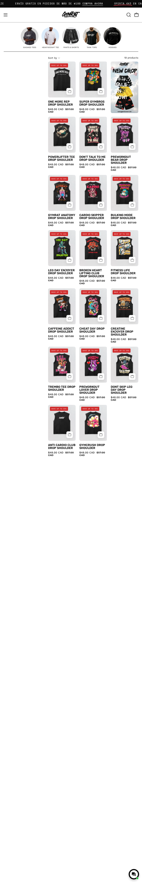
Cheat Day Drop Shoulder (92, 330)
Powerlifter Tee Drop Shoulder (61, 158)
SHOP (118, 105)
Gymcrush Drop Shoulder (92, 447)
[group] (29, 38)
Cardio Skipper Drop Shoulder (91, 217)
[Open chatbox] (134, 874)
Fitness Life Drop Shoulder (123, 272)
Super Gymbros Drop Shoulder (91, 103)
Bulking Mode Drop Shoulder (123, 217)
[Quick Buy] (69, 91)
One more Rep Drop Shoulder (60, 103)
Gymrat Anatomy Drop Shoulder (61, 217)
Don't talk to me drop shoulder (92, 158)
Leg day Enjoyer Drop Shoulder (61, 272)
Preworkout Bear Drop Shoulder (121, 159)
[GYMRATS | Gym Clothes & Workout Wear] (71, 14)
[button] (128, 14)
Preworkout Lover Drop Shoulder (89, 389)
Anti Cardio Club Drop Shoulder (61, 447)
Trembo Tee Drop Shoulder (61, 388)
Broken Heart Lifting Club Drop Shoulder (91, 273)
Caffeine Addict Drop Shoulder (61, 330)
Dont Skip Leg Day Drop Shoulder (121, 389)
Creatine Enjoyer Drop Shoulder (122, 331)
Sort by (52, 58)
